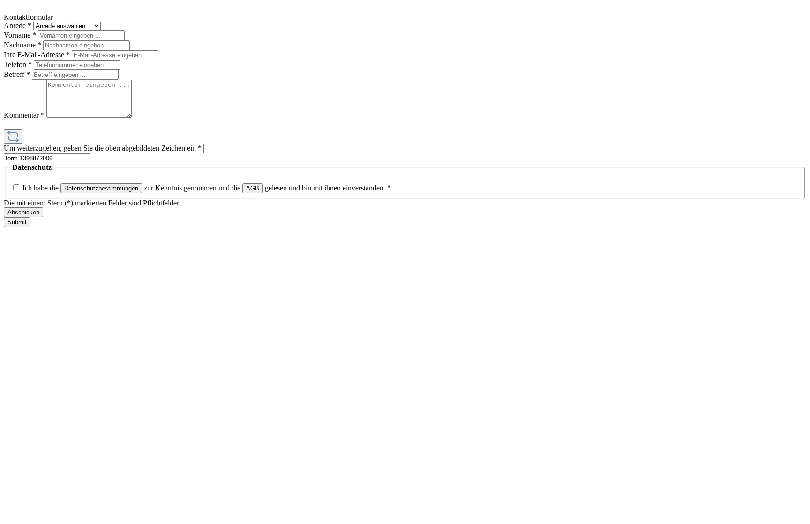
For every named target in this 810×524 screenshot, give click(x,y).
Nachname (22, 45)
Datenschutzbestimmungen (101, 188)
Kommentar (24, 115)
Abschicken (23, 212)
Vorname (20, 35)
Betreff (17, 74)
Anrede (17, 26)
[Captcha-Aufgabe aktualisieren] (13, 136)
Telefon (18, 64)
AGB (252, 188)
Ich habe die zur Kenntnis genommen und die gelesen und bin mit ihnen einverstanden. (206, 188)
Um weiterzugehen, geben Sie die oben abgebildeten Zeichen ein (103, 148)
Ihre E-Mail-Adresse (37, 55)
